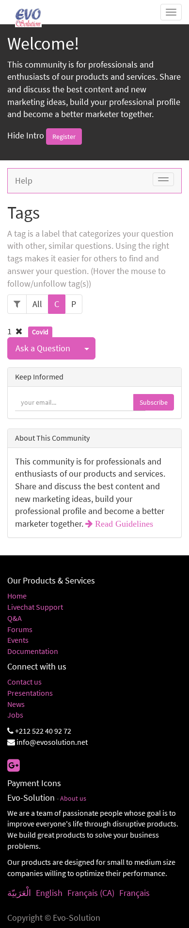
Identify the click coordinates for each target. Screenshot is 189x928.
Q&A (14, 618)
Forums (19, 629)
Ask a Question (43, 348)
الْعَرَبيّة (19, 892)
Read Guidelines (123, 523)
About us (73, 798)
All (37, 303)
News (16, 704)
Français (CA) (90, 892)
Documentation (32, 651)
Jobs (15, 715)
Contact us (24, 682)
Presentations (30, 693)
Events (18, 640)
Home (17, 596)
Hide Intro (25, 135)
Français (134, 892)
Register (64, 136)
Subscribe (154, 402)
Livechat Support (35, 607)
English (49, 892)
